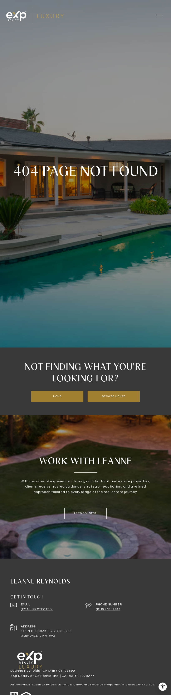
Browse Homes (114, 396)
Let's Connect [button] (85, 513)
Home (57, 396)
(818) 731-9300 (108, 609)
